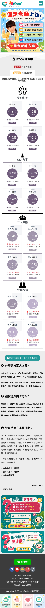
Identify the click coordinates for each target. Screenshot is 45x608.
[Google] (22, 569)
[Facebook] (11, 569)
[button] (41, 3)
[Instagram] (27, 569)
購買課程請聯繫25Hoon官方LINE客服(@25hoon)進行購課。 (22, 80)
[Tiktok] (32, 569)
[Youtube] (17, 569)
